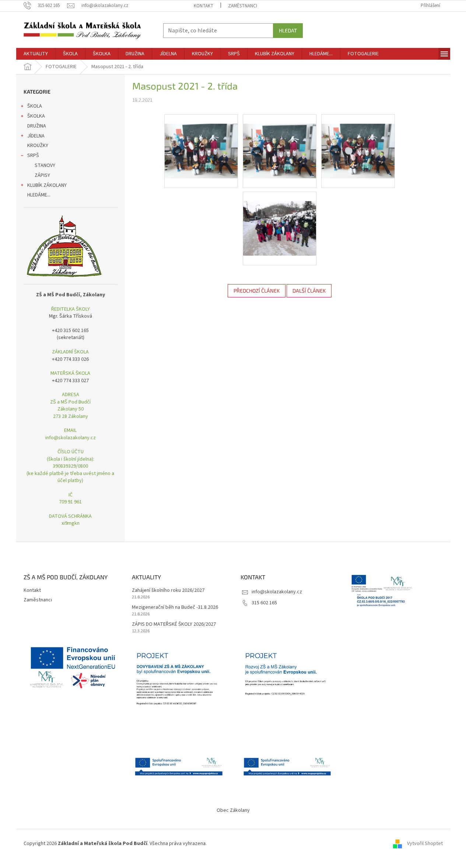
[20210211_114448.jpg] (358, 142)
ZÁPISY (42, 175)
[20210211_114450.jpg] (279, 142)
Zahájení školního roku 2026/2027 (168, 590)
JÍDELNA (36, 136)
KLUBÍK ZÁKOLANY (47, 185)
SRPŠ (33, 155)
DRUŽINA (36, 126)
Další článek (309, 290)
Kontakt (203, 6)
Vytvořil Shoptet (425, 843)
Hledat (288, 30)
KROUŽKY (37, 145)
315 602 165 (264, 603)
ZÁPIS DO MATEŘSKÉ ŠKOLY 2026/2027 (174, 624)
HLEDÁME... (38, 195)
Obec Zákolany (233, 810)
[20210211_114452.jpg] (201, 142)
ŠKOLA (34, 106)
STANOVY (45, 165)
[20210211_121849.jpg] (279, 219)
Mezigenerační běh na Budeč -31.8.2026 (175, 607)
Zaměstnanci (242, 6)
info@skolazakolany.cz (277, 592)
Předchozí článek (257, 290)
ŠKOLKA (36, 116)
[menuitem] (35, 54)
